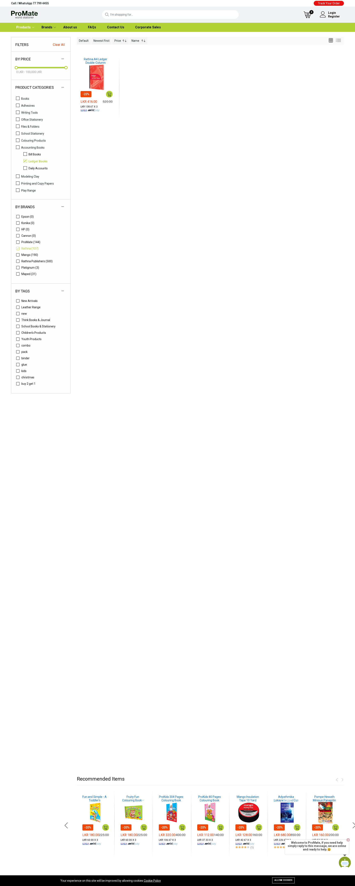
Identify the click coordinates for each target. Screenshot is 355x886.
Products (23, 27)
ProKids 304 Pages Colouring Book (171, 798)
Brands (46, 27)
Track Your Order (329, 3)
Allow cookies (283, 880)
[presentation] (66, 825)
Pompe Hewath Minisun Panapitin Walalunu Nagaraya (324, 798)
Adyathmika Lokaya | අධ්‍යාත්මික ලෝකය (286, 798)
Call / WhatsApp (30, 3)
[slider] (16, 67)
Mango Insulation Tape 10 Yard (248, 798)
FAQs (92, 27)
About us (70, 27)
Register (334, 16)
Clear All (59, 45)
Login (332, 12)
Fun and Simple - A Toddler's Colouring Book (94, 798)
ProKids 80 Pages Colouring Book (209, 798)
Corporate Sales (148, 27)
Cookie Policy (152, 880)
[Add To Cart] (109, 94)
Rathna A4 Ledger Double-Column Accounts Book (95, 61)
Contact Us (115, 27)
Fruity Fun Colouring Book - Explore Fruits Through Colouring (133, 798)
